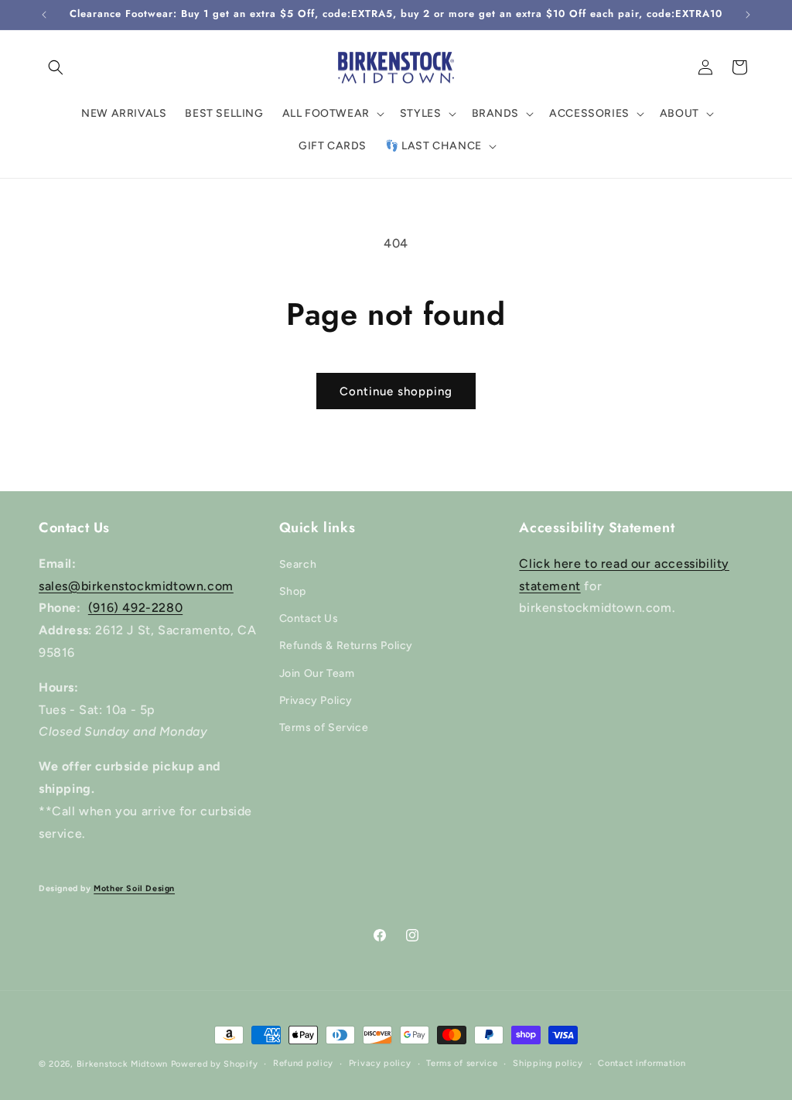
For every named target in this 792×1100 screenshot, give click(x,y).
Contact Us (309, 618)
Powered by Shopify (214, 1064)
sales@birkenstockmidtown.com (136, 586)
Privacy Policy (316, 700)
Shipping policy (548, 1063)
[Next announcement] (748, 14)
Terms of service (461, 1063)
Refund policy (303, 1063)
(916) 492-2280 (135, 607)
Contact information (641, 1063)
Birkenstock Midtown (122, 1064)
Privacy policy (380, 1063)
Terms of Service (324, 727)
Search (298, 564)
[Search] (56, 67)
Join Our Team (317, 673)
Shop (292, 591)
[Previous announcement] (44, 14)
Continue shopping (396, 391)
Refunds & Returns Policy (346, 645)
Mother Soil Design (134, 888)
